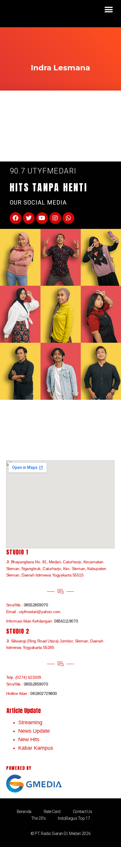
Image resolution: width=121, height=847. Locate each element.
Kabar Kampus (35, 748)
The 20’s (38, 818)
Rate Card (52, 811)
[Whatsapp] (68, 218)
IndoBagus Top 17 (74, 818)
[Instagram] (55, 218)
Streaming (30, 722)
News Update (34, 731)
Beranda (24, 811)
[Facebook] (15, 218)
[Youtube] (42, 218)
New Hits (28, 739)
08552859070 (36, 605)
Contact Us (82, 811)
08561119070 (66, 621)
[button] (108, 9)
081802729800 (43, 693)
